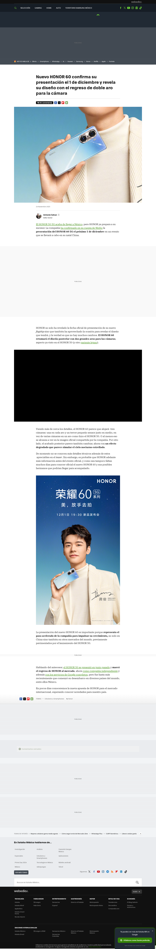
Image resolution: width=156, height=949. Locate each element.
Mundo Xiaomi (20, 917)
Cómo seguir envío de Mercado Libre (75, 834)
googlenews (136, 8)
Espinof (54, 905)
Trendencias (112, 902)
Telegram (107, 871)
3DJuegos (36, 902)
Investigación (20, 849)
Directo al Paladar (77, 902)
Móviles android (65, 862)
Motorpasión (94, 902)
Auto (58, 8)
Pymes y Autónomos (131, 906)
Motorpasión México (94, 932)
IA (63, 61)
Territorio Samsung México (78, 8)
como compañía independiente (100, 671)
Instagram (132, 8)
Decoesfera (112, 905)
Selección (25, 8)
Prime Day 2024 (21, 862)
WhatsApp (55, 61)
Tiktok (140, 8)
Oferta (34, 61)
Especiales (19, 856)
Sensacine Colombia (56, 935)
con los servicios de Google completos (66, 674)
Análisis (40, 849)
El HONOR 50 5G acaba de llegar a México (59, 224)
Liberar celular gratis (129, 834)
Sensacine (56, 902)
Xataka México (20, 931)
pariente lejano (89, 342)
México (17, 867)
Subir (135, 891)
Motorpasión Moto (96, 905)
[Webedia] (136, 1)
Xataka (17, 902)
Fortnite (112, 61)
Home (49, 8)
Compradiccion (113, 908)
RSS (112, 871)
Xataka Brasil (19, 934)
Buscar (137, 882)
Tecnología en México (45, 862)
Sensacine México (58, 931)
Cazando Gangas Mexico (65, 850)
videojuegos (41, 867)
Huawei (70, 61)
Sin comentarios (46, 103)
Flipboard (63, 102)
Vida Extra (37, 905)
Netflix (96, 61)
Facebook (120, 8)
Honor (88, 61)
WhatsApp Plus (97, 834)
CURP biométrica (112, 834)
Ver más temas (21, 872)
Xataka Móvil (19, 905)
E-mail (66, 102)
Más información (95, 947)
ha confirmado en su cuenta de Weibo (82, 227)
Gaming (38, 8)
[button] (51, 214)
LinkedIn (121, 871)
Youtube (128, 8)
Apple (104, 61)
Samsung (79, 61)
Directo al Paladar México (77, 932)
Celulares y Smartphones (54, 699)
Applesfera (18, 908)
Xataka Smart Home (19, 913)
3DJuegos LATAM (39, 931)
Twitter (124, 8)
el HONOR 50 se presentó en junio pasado (86, 667)
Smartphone (44, 61)
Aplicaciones (63, 856)
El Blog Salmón (132, 902)
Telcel (61, 867)
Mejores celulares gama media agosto (44, 834)
